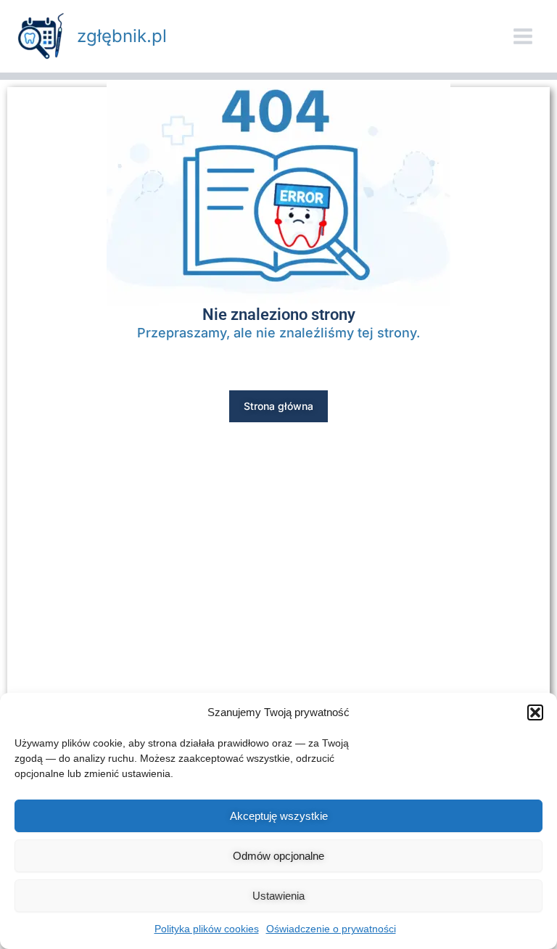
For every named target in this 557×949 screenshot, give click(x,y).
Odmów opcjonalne (278, 856)
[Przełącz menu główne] (522, 36)
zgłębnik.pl (122, 35)
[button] (535, 712)
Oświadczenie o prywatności (331, 928)
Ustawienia (278, 896)
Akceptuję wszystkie (279, 816)
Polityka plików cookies (206, 928)
